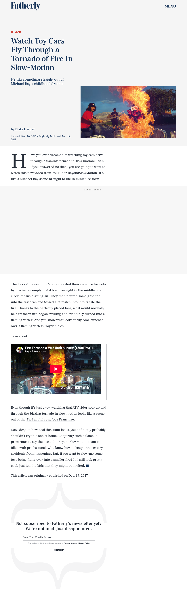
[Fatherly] (25, 6)
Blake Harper (25, 129)
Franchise (50, 419)
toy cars (89, 155)
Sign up (59, 550)
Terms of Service (70, 543)
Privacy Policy (84, 543)
